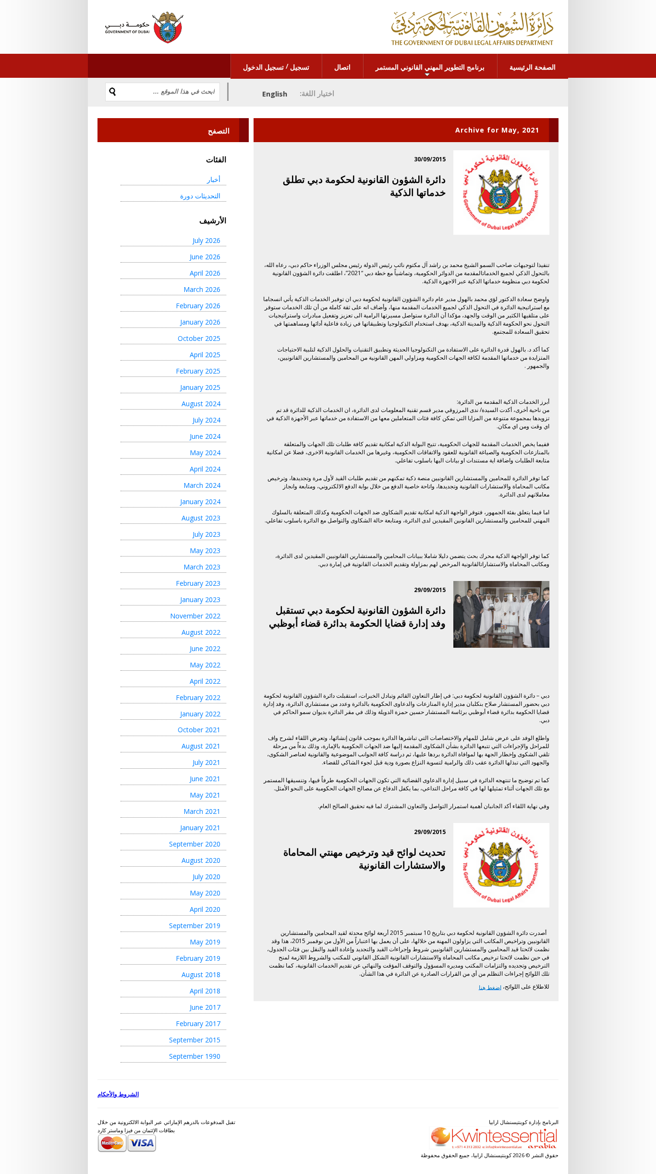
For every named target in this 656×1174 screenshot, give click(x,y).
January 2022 (200, 713)
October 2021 (199, 729)
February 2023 (198, 583)
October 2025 (199, 338)
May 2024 (205, 452)
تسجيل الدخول (263, 67)
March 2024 (201, 485)
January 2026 (200, 322)
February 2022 (198, 697)
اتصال (342, 67)
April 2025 (205, 354)
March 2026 (201, 289)
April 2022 (205, 681)
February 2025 (198, 370)
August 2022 (201, 632)
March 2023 (201, 566)
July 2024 (206, 419)
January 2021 (200, 827)
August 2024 (201, 403)
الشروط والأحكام (118, 1094)
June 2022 (205, 648)
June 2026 (205, 256)
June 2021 (205, 778)
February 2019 (198, 958)
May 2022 (205, 664)
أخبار (213, 179)
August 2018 (201, 974)
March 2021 (201, 811)
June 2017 (205, 1007)
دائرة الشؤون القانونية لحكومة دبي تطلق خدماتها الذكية (364, 186)
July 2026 (206, 240)
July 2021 (206, 762)
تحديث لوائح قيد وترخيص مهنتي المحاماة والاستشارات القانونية (364, 858)
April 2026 (205, 273)
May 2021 (205, 794)
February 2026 (198, 305)
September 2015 (194, 1039)
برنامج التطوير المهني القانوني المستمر (430, 67)
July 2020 (206, 876)
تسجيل (299, 67)
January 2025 (200, 387)
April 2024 (205, 468)
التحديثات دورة (200, 195)
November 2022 (195, 615)
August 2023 (201, 517)
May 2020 (205, 892)
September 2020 (194, 843)
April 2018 (205, 990)
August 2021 (201, 745)
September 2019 (194, 925)
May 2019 (205, 941)
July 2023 (206, 534)
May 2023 (205, 550)
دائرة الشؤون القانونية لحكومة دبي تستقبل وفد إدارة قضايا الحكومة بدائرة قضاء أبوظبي (357, 616)
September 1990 (194, 1056)
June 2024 (205, 436)
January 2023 (200, 599)
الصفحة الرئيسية (533, 67)
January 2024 (200, 501)
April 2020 (205, 909)
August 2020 (201, 860)
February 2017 (198, 1023)
